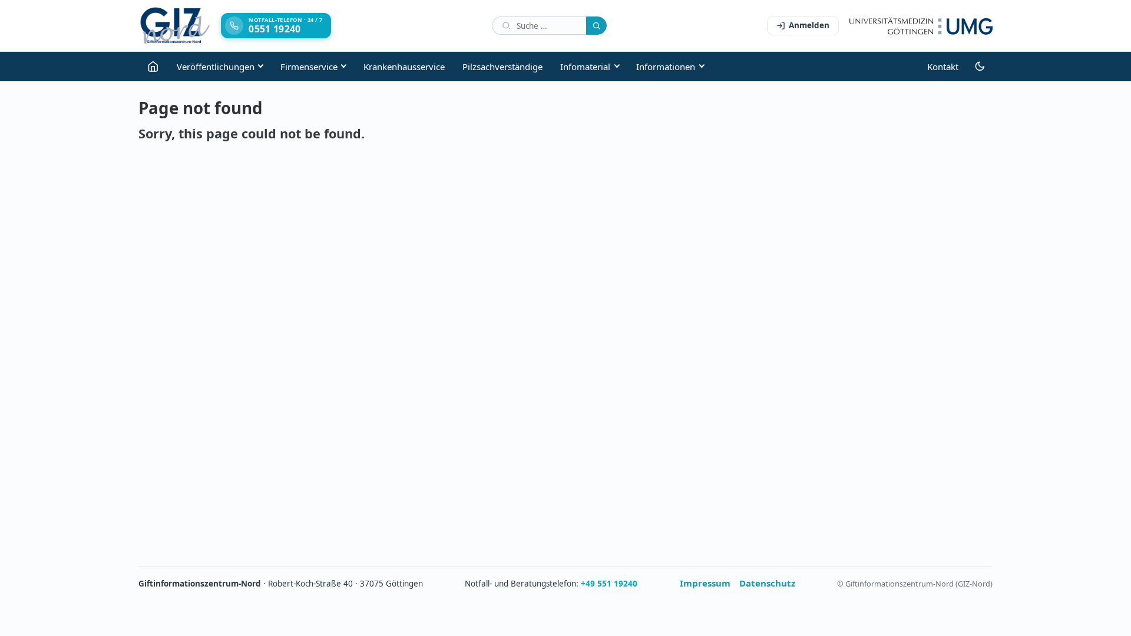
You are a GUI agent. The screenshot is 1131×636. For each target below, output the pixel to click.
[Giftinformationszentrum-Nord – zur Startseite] (175, 26)
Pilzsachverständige (502, 66)
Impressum (705, 583)
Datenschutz (767, 583)
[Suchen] (596, 25)
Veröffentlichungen (215, 66)
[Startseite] (153, 66)
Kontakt (942, 66)
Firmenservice (309, 66)
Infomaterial (585, 66)
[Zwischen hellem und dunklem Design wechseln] (980, 66)
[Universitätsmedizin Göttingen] (921, 26)
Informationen (665, 66)
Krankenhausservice (404, 66)
